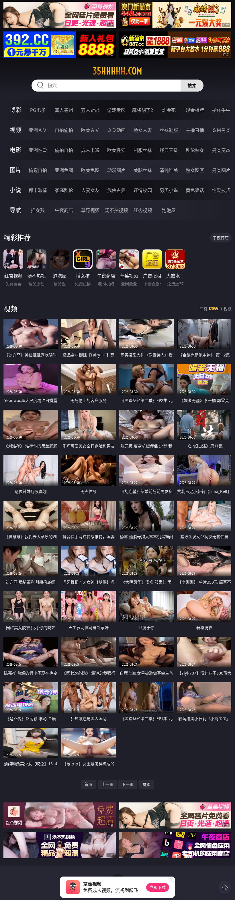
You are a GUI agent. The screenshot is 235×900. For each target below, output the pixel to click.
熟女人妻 (143, 130)
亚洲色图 (64, 170)
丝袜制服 (169, 130)
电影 (15, 150)
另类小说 (169, 190)
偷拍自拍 (64, 150)
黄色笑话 (195, 190)
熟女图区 (195, 170)
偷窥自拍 (38, 170)
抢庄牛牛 (221, 110)
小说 (15, 190)
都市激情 (38, 190)
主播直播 (195, 130)
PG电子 (38, 110)
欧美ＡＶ (90, 130)
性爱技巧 (221, 190)
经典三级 (169, 150)
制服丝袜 (143, 150)
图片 (15, 170)
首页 (88, 784)
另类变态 (221, 150)
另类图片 (221, 170)
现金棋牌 (195, 110)
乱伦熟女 (195, 150)
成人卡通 (90, 150)
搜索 (192, 85)
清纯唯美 (169, 170)
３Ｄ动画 (116, 130)
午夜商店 (64, 210)
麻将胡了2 (142, 110)
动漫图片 (116, 170)
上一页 (107, 784)
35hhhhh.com (117, 71)
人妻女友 (90, 190)
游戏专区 (116, 110)
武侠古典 (116, 190)
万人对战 (90, 110)
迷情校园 (143, 190)
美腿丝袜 (143, 170)
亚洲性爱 (38, 150)
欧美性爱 (116, 150)
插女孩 (38, 210)
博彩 (15, 110)
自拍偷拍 (64, 130)
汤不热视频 (116, 210)
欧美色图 (90, 170)
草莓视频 (90, 210)
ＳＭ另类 (221, 130)
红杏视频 (143, 210)
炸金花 (169, 110)
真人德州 (64, 110)
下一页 (128, 784)
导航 (15, 210)
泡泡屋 (169, 210)
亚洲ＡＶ (38, 130)
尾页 (147, 784)
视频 (15, 130)
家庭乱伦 (64, 190)
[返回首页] (225, 887)
